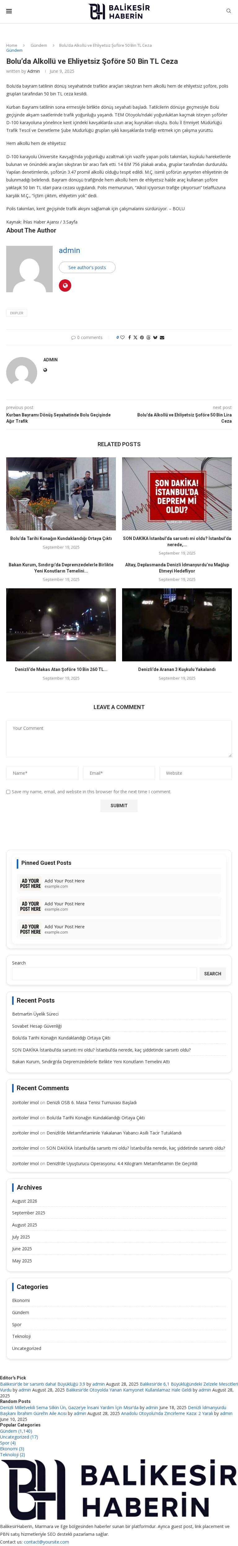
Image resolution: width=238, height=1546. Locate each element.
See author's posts (87, 267)
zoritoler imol (25, 1102)
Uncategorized (26, 1348)
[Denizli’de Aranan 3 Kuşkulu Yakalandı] (177, 624)
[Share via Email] (162, 337)
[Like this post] (122, 337)
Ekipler (16, 313)
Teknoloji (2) (12, 1454)
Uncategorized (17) (19, 1437)
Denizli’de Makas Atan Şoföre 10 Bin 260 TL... (61, 669)
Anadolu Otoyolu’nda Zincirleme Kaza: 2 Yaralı (167, 1413)
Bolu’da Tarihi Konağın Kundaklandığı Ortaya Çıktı (61, 538)
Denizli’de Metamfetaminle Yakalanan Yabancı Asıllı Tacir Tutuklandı (114, 1133)
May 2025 (22, 1261)
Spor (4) (8, 1443)
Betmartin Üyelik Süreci (35, 1014)
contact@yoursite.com (46, 1542)
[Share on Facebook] (129, 337)
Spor (16, 1324)
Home (11, 45)
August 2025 (24, 1225)
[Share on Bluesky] (155, 337)
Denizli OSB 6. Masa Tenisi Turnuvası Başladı (91, 1102)
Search (19, 963)
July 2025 (21, 1237)
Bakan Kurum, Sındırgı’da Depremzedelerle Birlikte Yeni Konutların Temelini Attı (91, 1062)
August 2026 (24, 1201)
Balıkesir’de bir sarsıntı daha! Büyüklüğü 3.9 (42, 1384)
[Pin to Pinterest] (142, 337)
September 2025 (28, 1213)
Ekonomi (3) (12, 1449)
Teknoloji (21, 1336)
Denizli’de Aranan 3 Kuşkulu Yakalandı (177, 669)
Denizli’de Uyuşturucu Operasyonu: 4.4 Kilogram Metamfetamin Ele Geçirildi (121, 1163)
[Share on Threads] (148, 337)
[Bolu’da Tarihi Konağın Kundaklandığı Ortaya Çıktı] (61, 493)
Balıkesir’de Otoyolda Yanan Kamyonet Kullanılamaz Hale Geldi (129, 1390)
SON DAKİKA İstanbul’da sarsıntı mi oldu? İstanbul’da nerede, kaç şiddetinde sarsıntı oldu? (101, 1050)
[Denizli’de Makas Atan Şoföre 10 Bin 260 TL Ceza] (61, 624)
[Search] (229, 12)
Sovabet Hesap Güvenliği (37, 1026)
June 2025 (22, 1249)
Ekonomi (21, 1300)
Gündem (39, 45)
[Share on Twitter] (135, 337)
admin (33, 71)
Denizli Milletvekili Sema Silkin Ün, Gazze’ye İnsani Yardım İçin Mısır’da (69, 1407)
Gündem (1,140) (16, 1431)
